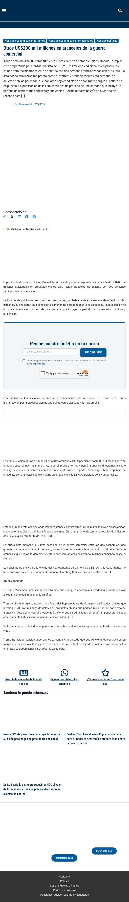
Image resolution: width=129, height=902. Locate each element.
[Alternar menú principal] (4, 11)
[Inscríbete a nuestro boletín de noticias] (23, 673)
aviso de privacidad (36, 363)
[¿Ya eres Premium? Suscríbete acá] (105, 673)
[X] (12, 216)
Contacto (64, 876)
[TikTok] (27, 841)
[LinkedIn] (19, 216)
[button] (120, 11)
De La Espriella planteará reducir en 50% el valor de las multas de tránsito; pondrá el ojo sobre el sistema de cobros (32, 789)
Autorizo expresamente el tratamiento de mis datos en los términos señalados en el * (66, 362)
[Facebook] (27, 216)
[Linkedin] (15, 841)
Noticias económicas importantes (25, 40)
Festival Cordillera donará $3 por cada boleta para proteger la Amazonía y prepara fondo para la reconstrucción (96, 739)
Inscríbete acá (104, 850)
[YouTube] (34, 841)
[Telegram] (34, 216)
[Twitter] (9, 841)
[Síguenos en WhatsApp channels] (64, 673)
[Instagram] (21, 841)
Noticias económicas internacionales (71, 40)
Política (64, 881)
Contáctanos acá (64, 857)
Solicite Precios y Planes (64, 885)
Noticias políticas (107, 40)
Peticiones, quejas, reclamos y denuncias (64, 894)
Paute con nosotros (64, 890)
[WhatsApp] (4, 216)
